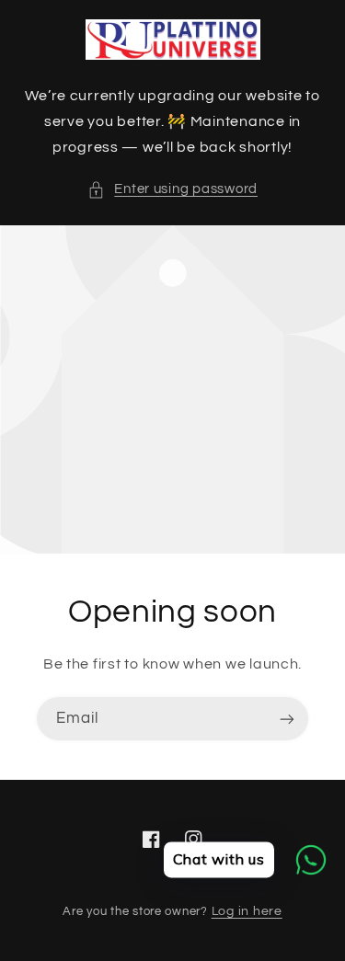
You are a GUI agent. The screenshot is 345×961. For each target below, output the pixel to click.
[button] (172, 189)
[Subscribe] (287, 718)
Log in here (247, 911)
